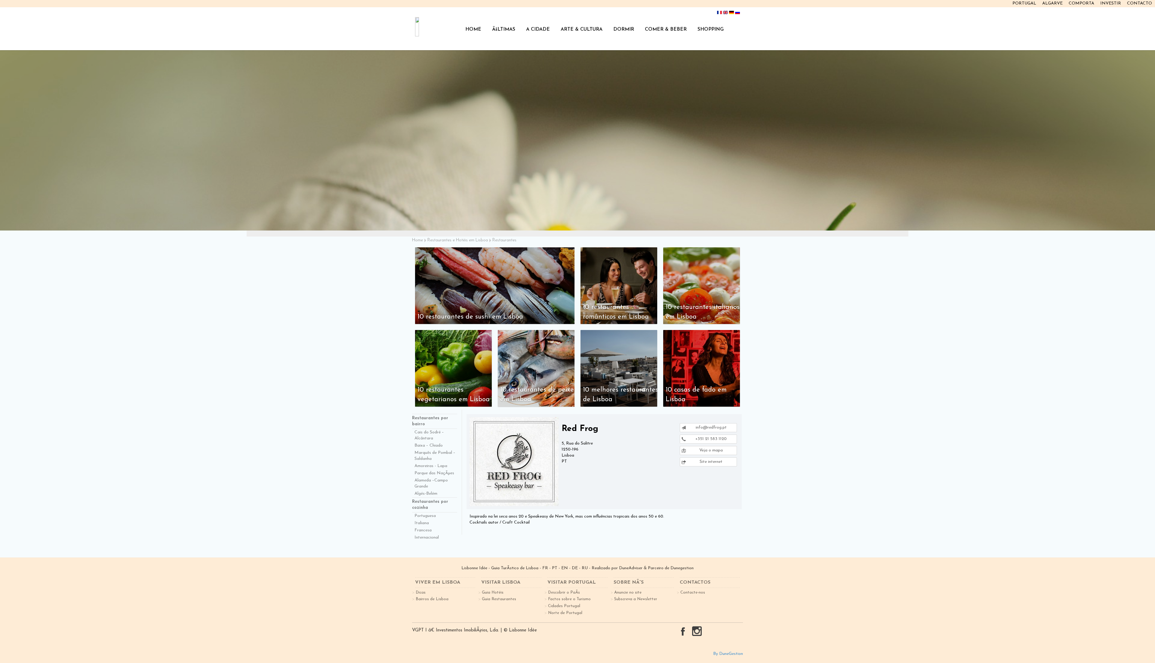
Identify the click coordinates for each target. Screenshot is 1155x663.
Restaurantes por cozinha (430, 505)
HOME (473, 29)
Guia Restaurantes (499, 599)
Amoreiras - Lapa (430, 466)
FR (545, 568)
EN (564, 568)
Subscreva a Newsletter (635, 599)
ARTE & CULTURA (581, 29)
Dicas (421, 592)
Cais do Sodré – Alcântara (429, 435)
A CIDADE (538, 29)
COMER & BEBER (666, 29)
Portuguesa (425, 516)
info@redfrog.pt (711, 427)
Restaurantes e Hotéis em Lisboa (457, 240)
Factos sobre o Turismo (569, 599)
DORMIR (623, 29)
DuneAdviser (630, 568)
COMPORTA (1081, 3)
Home (417, 240)
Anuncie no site (628, 592)
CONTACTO (1139, 3)
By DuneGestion (728, 654)
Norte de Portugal (565, 613)
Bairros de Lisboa (432, 599)
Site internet (710, 462)
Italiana (421, 523)
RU (585, 568)
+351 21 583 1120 (710, 439)
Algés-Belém (425, 493)
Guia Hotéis (493, 592)
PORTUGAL (1024, 3)
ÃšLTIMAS (503, 29)
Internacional (426, 537)
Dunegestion (682, 568)
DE (575, 568)
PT (554, 568)
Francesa (423, 530)
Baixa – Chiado (428, 445)
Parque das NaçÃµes (434, 473)
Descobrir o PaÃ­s (564, 592)
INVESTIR (1110, 3)
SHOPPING (711, 29)
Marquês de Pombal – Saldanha (434, 456)
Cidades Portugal (564, 606)
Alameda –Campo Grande (431, 483)
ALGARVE (1052, 3)
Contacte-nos (692, 592)
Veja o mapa (710, 450)
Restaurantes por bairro (430, 421)
